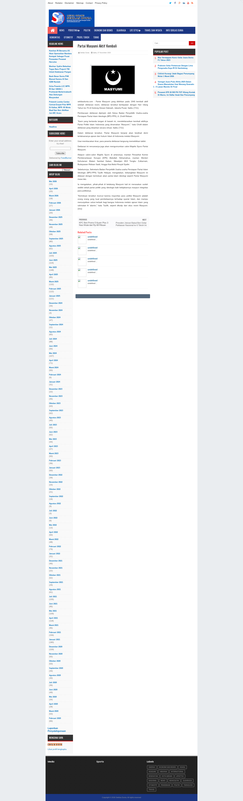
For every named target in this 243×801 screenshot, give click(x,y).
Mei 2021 (53, 611)
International (177, 771)
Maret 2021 (53, 625)
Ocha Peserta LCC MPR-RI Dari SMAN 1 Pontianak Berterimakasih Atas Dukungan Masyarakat (60, 92)
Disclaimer (69, 3)
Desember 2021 (55, 561)
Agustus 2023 (55, 418)
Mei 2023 (53, 439)
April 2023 (53, 446)
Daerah (152, 767)
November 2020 (55, 654)
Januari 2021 (54, 639)
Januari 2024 (54, 382)
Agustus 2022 (55, 503)
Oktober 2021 (54, 575)
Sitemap (80, 3)
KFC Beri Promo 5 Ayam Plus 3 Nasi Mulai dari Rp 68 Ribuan (93, 223)
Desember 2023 (55, 389)
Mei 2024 (53, 353)
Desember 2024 (55, 303)
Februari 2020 (55, 718)
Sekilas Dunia (121, 797)
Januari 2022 (54, 554)
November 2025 (55, 224)
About (50, 3)
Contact (89, 3)
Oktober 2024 (54, 317)
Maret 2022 (53, 539)
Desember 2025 (55, 217)
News (61, 30)
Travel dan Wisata (153, 30)
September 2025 (56, 239)
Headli (182, 767)
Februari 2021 (55, 632)
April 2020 (53, 704)
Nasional (153, 780)
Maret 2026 (53, 196)
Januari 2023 (54, 468)
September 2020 (56, 668)
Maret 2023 (53, 453)
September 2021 (56, 582)
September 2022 (56, 496)
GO (192, 43)
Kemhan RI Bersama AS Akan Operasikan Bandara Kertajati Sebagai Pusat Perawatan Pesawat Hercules (60, 56)
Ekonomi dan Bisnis (103, 30)
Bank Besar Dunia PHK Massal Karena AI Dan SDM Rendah (59, 79)
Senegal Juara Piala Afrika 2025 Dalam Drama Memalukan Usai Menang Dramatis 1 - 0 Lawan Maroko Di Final (173, 84)
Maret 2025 (53, 282)
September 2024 (56, 325)
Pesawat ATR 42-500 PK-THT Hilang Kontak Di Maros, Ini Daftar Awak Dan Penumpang (176, 93)
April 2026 (53, 189)
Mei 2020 (53, 697)
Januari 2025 (54, 296)
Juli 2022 (53, 511)
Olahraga (121, 30)
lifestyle (180, 776)
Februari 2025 (55, 289)
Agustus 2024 (55, 332)
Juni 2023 (53, 432)
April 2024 (53, 360)
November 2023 (55, 396)
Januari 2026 (54, 210)
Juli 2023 (53, 425)
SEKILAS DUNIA (55, 744)
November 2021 (55, 568)
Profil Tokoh (83, 37)
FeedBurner (66, 158)
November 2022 (55, 482)
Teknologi (188, 785)
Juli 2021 (53, 597)
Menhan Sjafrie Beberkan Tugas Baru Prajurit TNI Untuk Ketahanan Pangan (60, 69)
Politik (87, 30)
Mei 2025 (53, 267)
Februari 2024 (55, 375)
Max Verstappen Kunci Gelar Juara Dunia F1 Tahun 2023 (175, 59)
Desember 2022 (55, 475)
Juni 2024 (53, 346)
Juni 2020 (53, 690)
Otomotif (68, 37)
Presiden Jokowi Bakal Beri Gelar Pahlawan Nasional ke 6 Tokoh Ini (131, 224)
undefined (92, 237)
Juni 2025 (53, 260)
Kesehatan (153, 776)
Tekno (96, 37)
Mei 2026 (53, 181)
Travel (152, 789)
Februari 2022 (55, 546)
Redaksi (58, 3)
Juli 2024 (53, 339)
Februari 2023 (55, 461)
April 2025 (53, 274)
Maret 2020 (53, 711)
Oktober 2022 (54, 489)
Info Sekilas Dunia (174, 30)
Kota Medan (167, 776)
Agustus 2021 (55, 589)
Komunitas (55, 37)
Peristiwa (73, 30)
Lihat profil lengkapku (57, 749)
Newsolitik (174, 780)
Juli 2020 (53, 682)
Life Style (134, 30)
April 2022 (53, 532)
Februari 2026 (55, 203)
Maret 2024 (53, 367)
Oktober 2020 (54, 661)
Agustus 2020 (55, 675)
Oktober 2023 (54, 403)
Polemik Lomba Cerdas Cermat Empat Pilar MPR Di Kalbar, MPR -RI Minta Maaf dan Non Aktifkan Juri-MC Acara (60, 107)
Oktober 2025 (54, 231)
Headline (53, 127)
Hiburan (163, 771)
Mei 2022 (53, 525)
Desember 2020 (55, 647)
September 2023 (56, 410)
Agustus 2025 (55, 246)
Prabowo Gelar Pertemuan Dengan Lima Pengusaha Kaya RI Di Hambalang (175, 67)
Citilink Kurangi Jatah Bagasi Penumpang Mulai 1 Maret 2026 (176, 75)
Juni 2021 (53, 604)
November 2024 (55, 310)
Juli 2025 (53, 253)
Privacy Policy (101, 3)
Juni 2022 (53, 518)
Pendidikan (165, 785)
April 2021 (53, 618)
